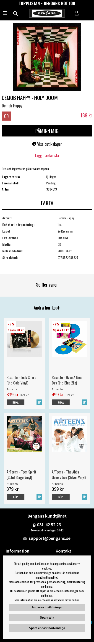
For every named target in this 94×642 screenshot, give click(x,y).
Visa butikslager (49, 144)
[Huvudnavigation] (5, 14)
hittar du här (72, 600)
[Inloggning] (77, 13)
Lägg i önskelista (47, 155)
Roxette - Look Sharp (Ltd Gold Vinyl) (21, 380)
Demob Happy (12, 106)
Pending (50, 183)
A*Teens (12, 484)
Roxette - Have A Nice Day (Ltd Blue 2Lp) (67, 380)
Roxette (12, 389)
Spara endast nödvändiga (47, 628)
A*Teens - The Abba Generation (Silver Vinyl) (69, 474)
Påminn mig (47, 130)
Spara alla (47, 617)
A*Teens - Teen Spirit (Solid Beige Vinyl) (21, 474)
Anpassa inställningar (47, 607)
